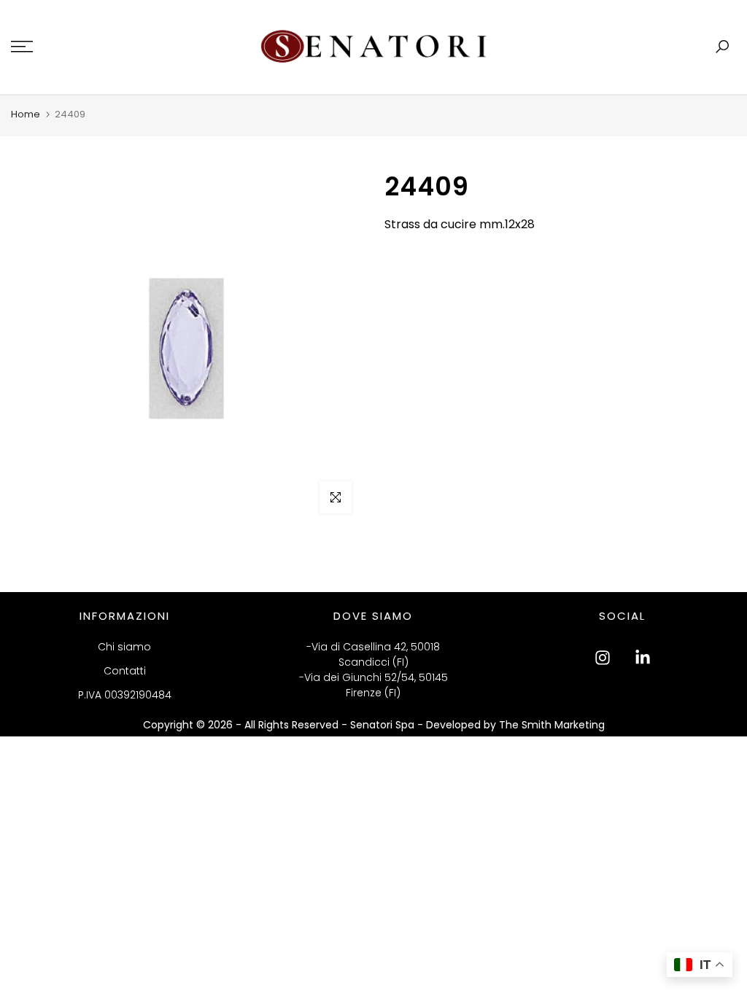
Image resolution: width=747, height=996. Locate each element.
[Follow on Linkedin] (642, 657)
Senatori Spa (383, 724)
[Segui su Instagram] (602, 657)
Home (25, 114)
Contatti (125, 671)
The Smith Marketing (552, 724)
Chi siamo (124, 646)
